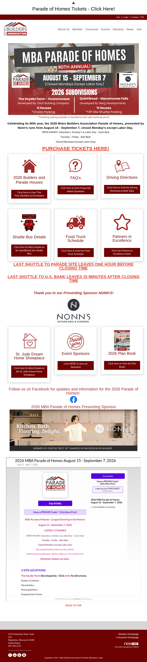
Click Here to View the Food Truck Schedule (75, 252)
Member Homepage (129, 634)
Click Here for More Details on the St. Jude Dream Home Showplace (29, 371)
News (130, 29)
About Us (63, 29)
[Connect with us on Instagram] (19, 655)
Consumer (91, 29)
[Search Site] (143, 17)
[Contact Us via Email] (24, 655)
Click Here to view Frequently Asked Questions (76, 190)
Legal (100, 658)
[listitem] (119, 17)
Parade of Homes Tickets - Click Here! (73, 9)
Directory (118, 29)
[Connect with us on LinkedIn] (15, 655)
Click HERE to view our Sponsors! (76, 365)
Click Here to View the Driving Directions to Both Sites (122, 189)
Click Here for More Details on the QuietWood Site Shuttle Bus (29, 250)
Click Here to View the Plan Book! (122, 365)
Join (139, 29)
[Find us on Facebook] (10, 655)
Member (77, 29)
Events (105, 29)
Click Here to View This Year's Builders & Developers (29, 194)
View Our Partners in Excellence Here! (122, 252)
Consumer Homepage (127, 637)
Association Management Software (127, 647)
